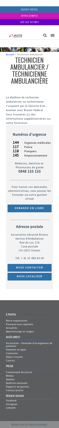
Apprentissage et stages (20, 331)
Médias (10, 375)
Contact (10, 360)
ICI (28, 114)
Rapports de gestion (17, 386)
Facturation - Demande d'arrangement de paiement (29, 344)
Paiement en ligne (16, 349)
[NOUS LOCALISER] (30, 279)
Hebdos (10, 379)
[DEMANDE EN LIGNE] (30, 211)
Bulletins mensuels (17, 383)
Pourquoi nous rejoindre (19, 324)
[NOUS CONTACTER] (30, 270)
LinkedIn (11, 407)
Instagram (11, 404)
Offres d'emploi (29, 15)
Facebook (11, 400)
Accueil (10, 54)
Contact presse (14, 390)
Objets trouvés (14, 356)
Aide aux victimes (29, 22)
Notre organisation (16, 320)
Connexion (12, 353)
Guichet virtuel (29, 9)
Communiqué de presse (19, 372)
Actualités (11, 327)
